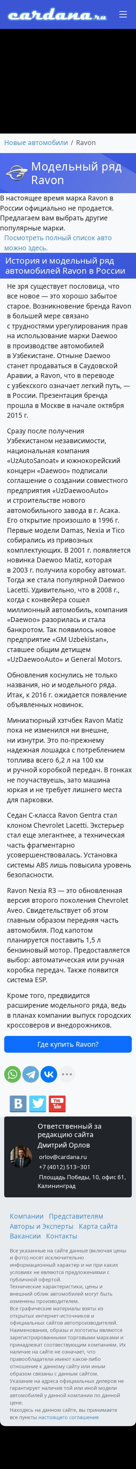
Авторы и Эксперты (42, 1226)
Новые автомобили (36, 142)
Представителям (76, 1216)
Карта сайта (98, 1226)
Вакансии (25, 1236)
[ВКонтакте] (48, 1074)
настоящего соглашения (68, 1417)
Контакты (61, 1236)
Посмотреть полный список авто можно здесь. (58, 242)
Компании (27, 1216)
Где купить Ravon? (68, 1044)
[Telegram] (30, 1074)
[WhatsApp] (12, 1074)
